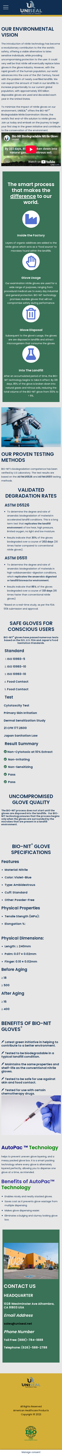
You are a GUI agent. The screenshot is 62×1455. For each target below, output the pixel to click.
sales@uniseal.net (18, 1323)
